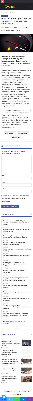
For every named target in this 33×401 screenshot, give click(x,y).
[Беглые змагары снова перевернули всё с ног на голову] (26, 379)
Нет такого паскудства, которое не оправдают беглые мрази (8, 370)
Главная (5, 12)
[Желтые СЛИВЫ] (10, 7)
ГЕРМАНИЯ (10, 133)
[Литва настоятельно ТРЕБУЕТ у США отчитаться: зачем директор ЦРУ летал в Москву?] (26, 342)
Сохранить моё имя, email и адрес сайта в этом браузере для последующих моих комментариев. (15, 198)
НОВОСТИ (11, 12)
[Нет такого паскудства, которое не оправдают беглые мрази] (26, 370)
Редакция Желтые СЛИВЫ (10, 27)
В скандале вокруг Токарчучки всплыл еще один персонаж (9, 352)
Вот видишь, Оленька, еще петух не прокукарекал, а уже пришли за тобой (9, 361)
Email (3, 182)
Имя (3, 175)
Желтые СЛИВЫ (16, 394)
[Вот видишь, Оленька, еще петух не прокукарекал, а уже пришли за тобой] (26, 361)
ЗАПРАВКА (23, 133)
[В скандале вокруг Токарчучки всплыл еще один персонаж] (26, 353)
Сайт (2, 189)
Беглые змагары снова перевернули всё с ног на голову (9, 378)
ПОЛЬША (16, 137)
